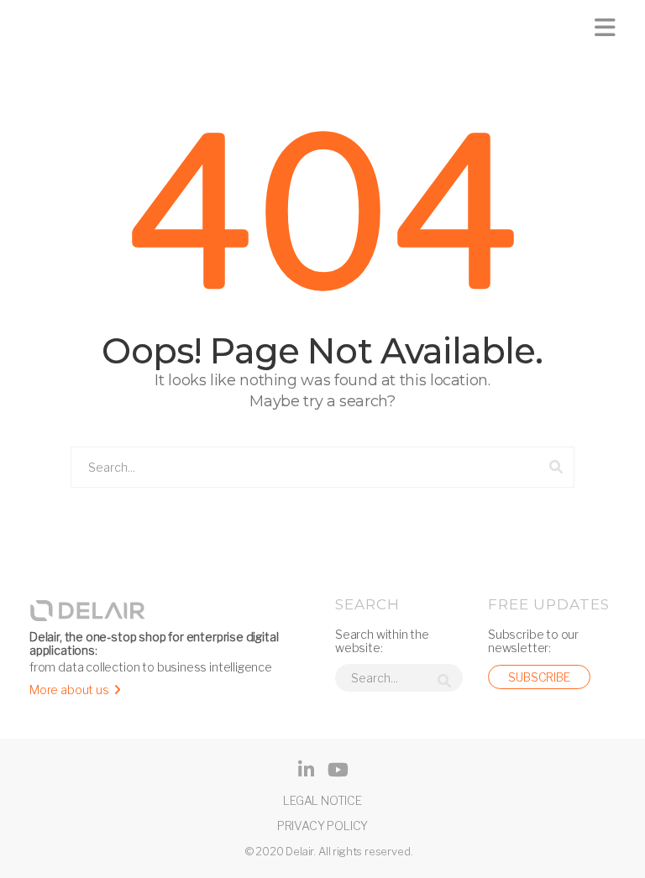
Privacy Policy (322, 825)
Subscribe (538, 677)
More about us (69, 689)
